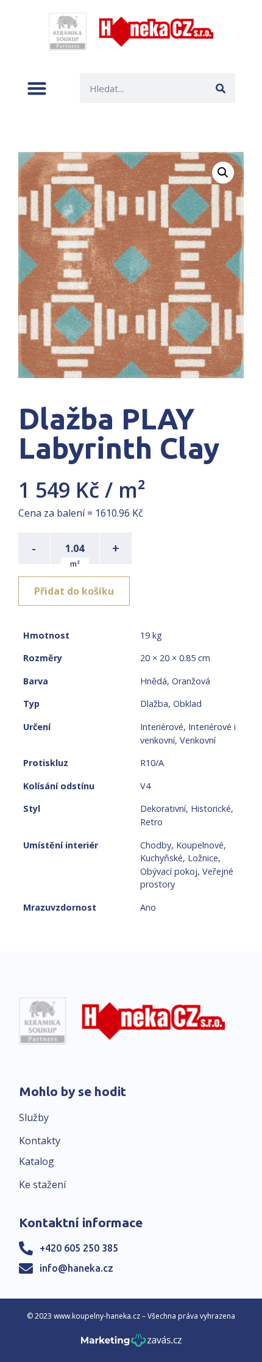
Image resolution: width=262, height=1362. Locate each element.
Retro (151, 822)
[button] (37, 88)
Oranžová (191, 681)
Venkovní (198, 740)
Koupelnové (200, 845)
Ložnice (203, 858)
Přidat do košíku (74, 591)
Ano (148, 907)
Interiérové (161, 727)
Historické (211, 808)
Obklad (187, 703)
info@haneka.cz (76, 1268)
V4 (145, 786)
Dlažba (154, 703)
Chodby (155, 845)
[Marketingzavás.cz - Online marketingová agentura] (131, 1344)
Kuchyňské (161, 858)
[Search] (220, 88)
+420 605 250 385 (79, 1247)
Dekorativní (163, 808)
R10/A (152, 763)
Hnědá (153, 681)
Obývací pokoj (168, 871)
